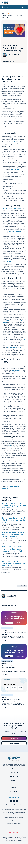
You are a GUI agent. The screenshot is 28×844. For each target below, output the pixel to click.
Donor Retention (22, 585)
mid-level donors (16, 370)
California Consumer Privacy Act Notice (14, 817)
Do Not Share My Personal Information (14, 820)
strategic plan (14, 141)
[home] (4, 2)
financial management (10, 90)
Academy (4, 13)
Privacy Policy (17, 823)
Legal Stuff (10, 823)
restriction (8, 261)
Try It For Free (14, 738)
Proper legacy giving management (11, 208)
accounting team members (15, 231)
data (9, 445)
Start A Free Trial (14, 797)
